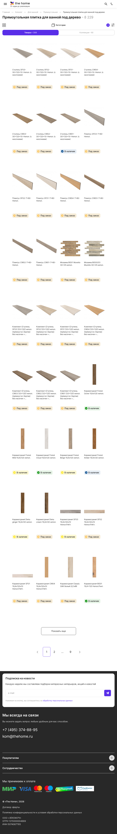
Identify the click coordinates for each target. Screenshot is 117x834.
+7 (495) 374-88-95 (20, 730)
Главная (6, 12)
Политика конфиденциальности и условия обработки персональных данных (42, 812)
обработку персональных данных (58, 700)
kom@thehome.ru (17, 736)
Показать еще (58, 631)
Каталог (19, 12)
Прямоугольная (50, 12)
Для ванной (33, 12)
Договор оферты (11, 807)
